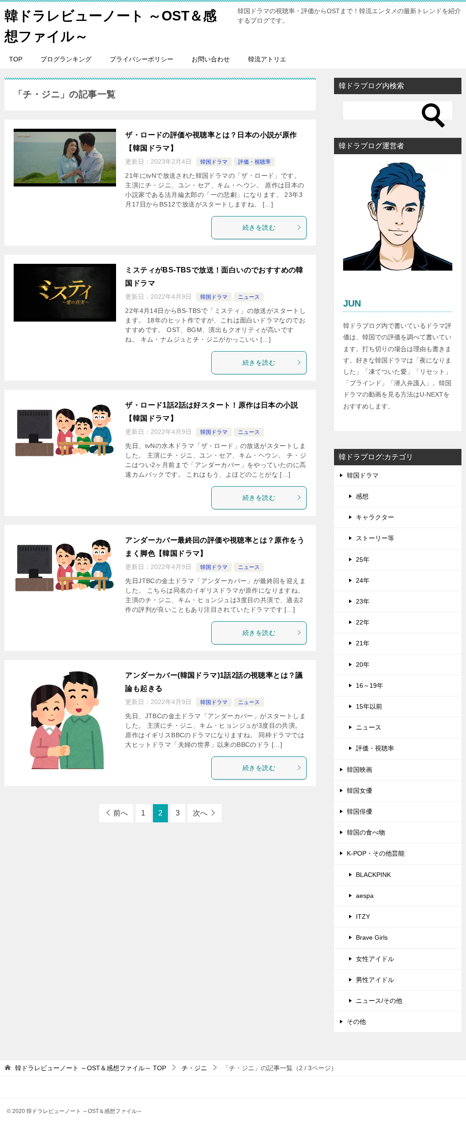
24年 (363, 580)
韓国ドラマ (214, 162)
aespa (365, 895)
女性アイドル (375, 958)
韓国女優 (359, 790)
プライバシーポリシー (141, 59)
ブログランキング (66, 59)
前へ (120, 813)
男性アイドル (375, 979)
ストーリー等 (375, 538)
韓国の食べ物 (366, 832)
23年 (363, 601)
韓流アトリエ (267, 59)
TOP (15, 59)
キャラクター (375, 517)
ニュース (249, 297)
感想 (362, 496)
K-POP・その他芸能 (376, 853)
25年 (363, 559)
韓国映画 (359, 769)
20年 (363, 664)
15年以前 (369, 706)
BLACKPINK (373, 874)
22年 (363, 622)
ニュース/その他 (379, 1000)
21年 (363, 643)
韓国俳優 (359, 811)
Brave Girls (372, 937)
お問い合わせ (211, 59)
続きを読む (259, 227)
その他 (356, 1021)
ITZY (363, 916)
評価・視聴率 (254, 162)
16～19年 (369, 685)
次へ (200, 813)
